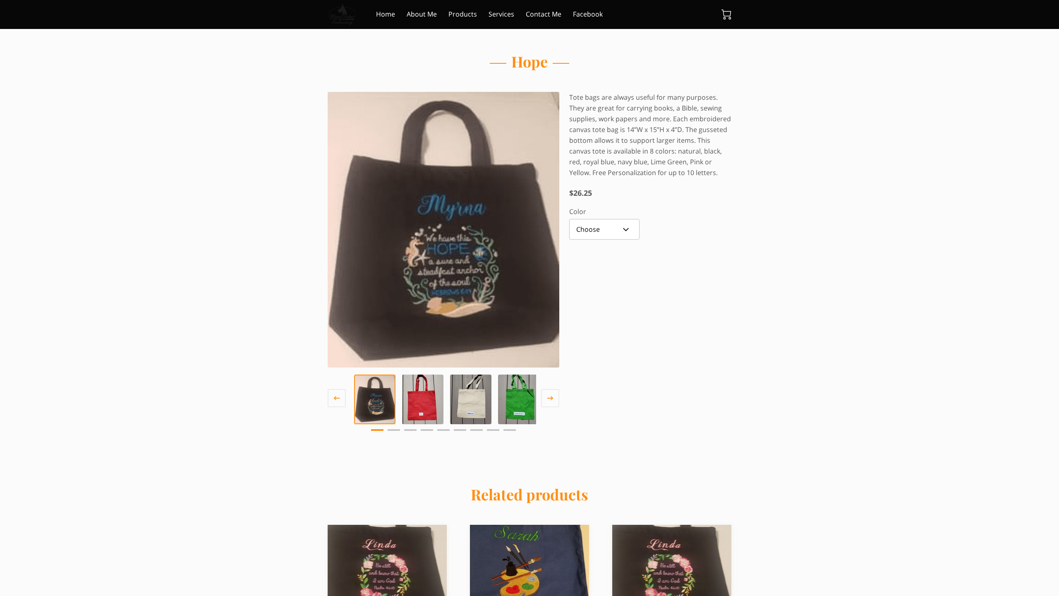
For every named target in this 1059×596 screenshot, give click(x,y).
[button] (604, 229)
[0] (726, 14)
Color (577, 212)
